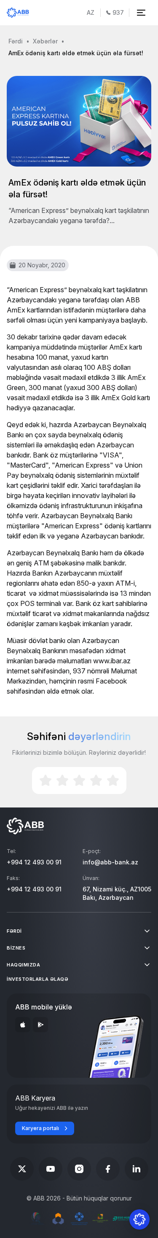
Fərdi (15, 41)
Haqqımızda (23, 965)
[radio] (45, 780)
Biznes (16, 948)
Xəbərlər (45, 41)
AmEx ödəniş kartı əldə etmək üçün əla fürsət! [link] (75, 53)
